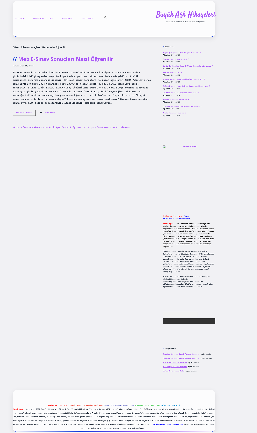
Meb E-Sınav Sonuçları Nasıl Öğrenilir (65, 59)
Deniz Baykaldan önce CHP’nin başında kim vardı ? (188, 66)
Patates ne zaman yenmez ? (176, 59)
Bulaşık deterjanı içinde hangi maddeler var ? (186, 86)
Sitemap (125, 127)
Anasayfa (19, 19)
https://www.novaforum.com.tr (32, 127)
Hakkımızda (88, 19)
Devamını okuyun (26, 114)
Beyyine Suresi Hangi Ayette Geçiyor (181, 354)
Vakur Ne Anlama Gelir (174, 371)
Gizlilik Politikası (43, 19)
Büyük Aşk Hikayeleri (185, 15)
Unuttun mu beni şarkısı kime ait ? (181, 93)
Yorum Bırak (49, 113)
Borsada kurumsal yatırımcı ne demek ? (182, 106)
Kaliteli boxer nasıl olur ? (177, 100)
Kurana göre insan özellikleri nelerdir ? (184, 79)
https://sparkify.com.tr (69, 127)
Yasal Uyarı (67, 19)
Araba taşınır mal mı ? (174, 113)
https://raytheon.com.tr (103, 127)
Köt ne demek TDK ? (172, 73)
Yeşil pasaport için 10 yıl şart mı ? (182, 53)
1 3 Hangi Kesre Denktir (175, 363)
